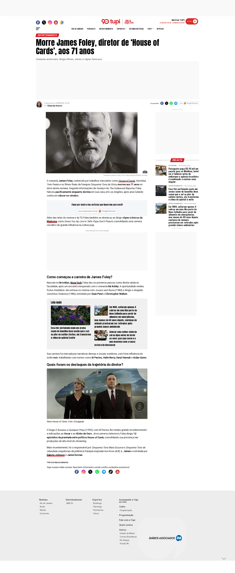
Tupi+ (149, 28)
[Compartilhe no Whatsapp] (171, 104)
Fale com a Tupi (127, 520)
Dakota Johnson (56, 455)
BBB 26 (70, 503)
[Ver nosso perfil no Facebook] (77, 473)
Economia (44, 513)
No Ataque (124, 540)
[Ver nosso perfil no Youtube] (117, 473)
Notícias (43, 499)
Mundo (43, 510)
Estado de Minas (127, 533)
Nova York (76, 282)
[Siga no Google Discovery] (189, 104)
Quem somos (126, 525)
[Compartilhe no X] (166, 104)
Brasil (42, 506)
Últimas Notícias (136, 28)
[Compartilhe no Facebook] (162, 104)
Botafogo (97, 503)
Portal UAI (124, 543)
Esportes (121, 28)
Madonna (52, 221)
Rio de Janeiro (77, 28)
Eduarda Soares (55, 106)
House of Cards (126, 180)
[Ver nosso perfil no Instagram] (83, 473)
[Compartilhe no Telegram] (175, 104)
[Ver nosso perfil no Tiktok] (111, 473)
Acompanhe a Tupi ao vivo (128, 500)
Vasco (96, 513)
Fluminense (98, 510)
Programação (126, 510)
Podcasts (91, 28)
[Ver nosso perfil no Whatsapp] (97, 473)
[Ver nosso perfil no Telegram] (104, 473)
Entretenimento (106, 28)
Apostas (160, 28)
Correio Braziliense (128, 537)
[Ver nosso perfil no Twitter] (90, 473)
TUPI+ (122, 507)
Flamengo (97, 506)
